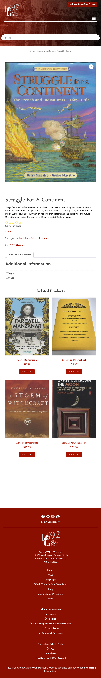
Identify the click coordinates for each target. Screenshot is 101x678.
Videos (52, 654)
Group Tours (52, 628)
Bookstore (42, 51)
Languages (50, 579)
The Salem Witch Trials (50, 644)
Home (50, 570)
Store (32, 51)
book (46, 238)
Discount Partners (52, 633)
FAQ (52, 649)
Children (34, 238)
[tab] (20, 255)
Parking (52, 619)
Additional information (20, 255)
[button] (91, 66)
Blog (50, 589)
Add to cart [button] (27, 371)
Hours (52, 614)
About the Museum (50, 609)
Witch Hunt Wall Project (52, 658)
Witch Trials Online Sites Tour (50, 584)
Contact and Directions (50, 593)
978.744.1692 (50, 562)
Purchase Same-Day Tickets (81, 4)
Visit (50, 574)
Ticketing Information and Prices (52, 624)
